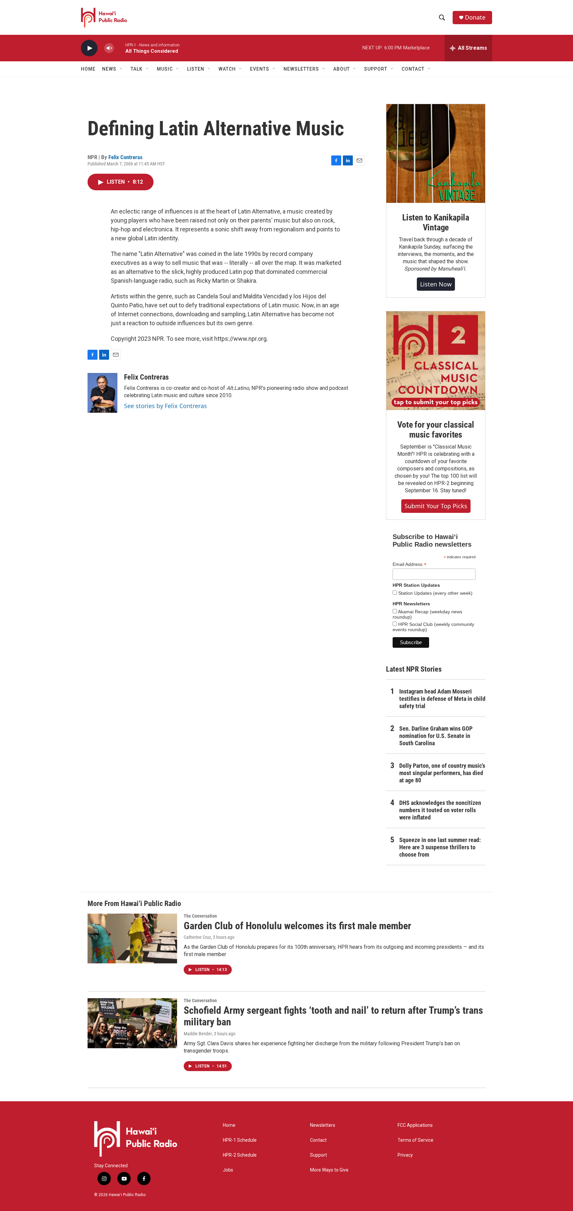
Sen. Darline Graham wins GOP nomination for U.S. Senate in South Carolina (436, 736)
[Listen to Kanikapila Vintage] (435, 153)
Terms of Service (415, 1140)
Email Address (409, 564)
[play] (89, 48)
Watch (227, 69)
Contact (318, 1140)
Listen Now (436, 284)
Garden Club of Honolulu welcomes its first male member (297, 926)
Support (318, 1155)
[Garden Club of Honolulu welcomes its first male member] (132, 938)
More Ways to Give (329, 1170)
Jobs (228, 1170)
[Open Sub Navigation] (121, 69)
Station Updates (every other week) (435, 593)
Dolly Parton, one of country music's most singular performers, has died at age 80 (442, 773)
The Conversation (200, 916)
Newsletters (322, 1125)
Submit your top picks (436, 506)
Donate (475, 17)
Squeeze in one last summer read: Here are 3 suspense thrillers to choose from (440, 847)
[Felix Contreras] (102, 393)
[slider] (120, 47)
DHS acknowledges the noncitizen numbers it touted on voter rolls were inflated (440, 810)
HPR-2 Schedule (240, 1155)
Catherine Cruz (197, 937)
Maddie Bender (198, 1033)
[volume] (109, 48)
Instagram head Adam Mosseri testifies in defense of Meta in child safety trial (442, 698)
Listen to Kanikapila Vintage (435, 222)
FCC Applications (415, 1125)
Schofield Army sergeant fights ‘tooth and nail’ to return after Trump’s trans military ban (333, 1016)
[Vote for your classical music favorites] (435, 360)
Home (88, 69)
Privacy (405, 1155)
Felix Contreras (125, 157)
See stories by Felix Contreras (165, 406)
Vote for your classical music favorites (435, 430)
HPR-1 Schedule (240, 1140)
